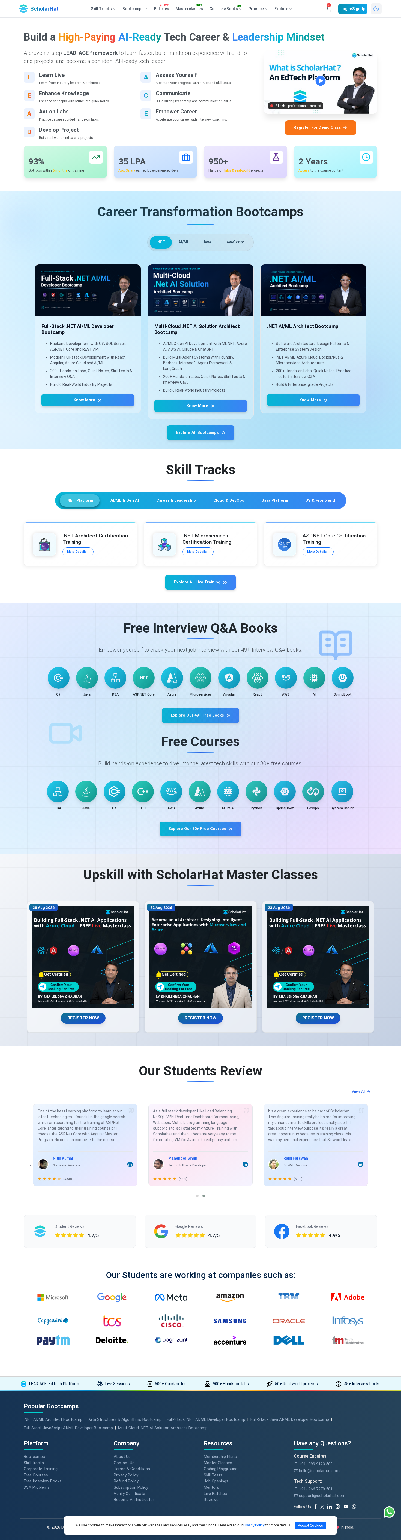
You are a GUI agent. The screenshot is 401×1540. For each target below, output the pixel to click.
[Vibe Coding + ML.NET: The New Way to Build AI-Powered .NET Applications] (83, 957)
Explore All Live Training (197, 582)
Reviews (211, 1499)
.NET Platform (79, 500)
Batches (161, 7)
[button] (197, 1196)
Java (206, 242)
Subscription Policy (131, 1487)
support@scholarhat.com (321, 1495)
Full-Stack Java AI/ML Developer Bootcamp (289, 1419)
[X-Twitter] (323, 1506)
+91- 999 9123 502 (315, 1463)
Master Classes (218, 1462)
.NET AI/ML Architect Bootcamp (53, 1419)
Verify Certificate (129, 1493)
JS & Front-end (320, 500)
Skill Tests (213, 1475)
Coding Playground (220, 1468)
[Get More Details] (87, 290)
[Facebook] (316, 1506)
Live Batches (215, 1493)
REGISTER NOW (83, 1018)
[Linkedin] (331, 1506)
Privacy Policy (126, 1475)
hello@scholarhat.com (319, 1470)
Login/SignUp (352, 9)
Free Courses (36, 1475)
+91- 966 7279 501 (315, 1489)
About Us (122, 1456)
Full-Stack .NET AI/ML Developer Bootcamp (206, 1419)
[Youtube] (348, 1506)
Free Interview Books (43, 1481)
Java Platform (275, 500)
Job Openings (216, 1481)
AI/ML (183, 242)
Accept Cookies (310, 1525)
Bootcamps (34, 1456)
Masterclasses (189, 7)
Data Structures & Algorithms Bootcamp (124, 1419)
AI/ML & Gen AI (124, 500)
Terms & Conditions (132, 1468)
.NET (160, 242)
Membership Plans (220, 1456)
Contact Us (124, 1462)
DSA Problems (37, 1487)
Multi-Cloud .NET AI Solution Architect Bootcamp (163, 1427)
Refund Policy (126, 1481)
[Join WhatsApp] (356, 1506)
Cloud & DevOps (228, 500)
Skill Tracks (34, 1462)
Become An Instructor (134, 1499)
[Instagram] (340, 1506)
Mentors (211, 1487)
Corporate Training (41, 1468)
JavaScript (234, 242)
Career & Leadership (176, 500)
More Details (77, 552)
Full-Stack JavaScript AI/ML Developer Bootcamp (68, 1427)
